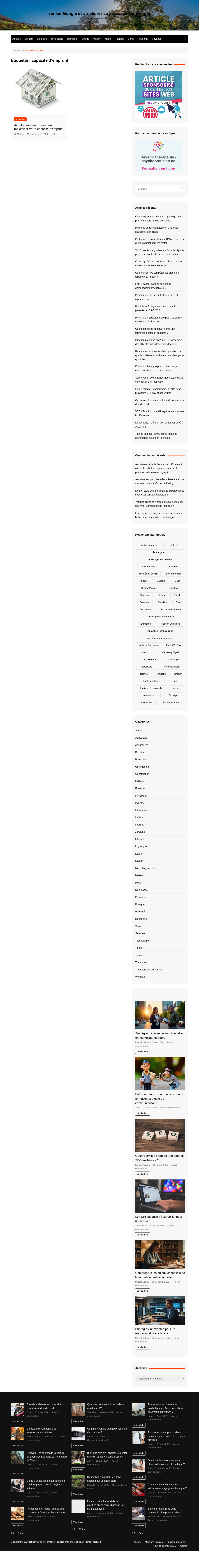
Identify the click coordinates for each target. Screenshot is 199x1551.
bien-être (173, 566)
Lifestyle (139, 839)
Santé (131, 38)
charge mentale (149, 588)
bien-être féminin (148, 573)
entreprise (145, 623)
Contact (28, 38)
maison (145, 652)
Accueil (16, 38)
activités (174, 545)
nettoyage (173, 659)
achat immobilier (149, 545)
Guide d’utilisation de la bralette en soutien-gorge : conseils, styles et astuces (46, 1484)
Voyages (157, 38)
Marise (20, 134)
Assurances (141, 745)
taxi (175, 681)
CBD (177, 580)
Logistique (141, 846)
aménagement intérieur (160, 559)
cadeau (161, 580)
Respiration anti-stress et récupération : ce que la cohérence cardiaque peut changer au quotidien (160, 355)
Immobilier (72, 38)
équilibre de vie (171, 702)
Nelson (139, 490)
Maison (97, 38)
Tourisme (143, 38)
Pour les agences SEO (164, 1546)
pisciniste (143, 673)
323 (81, 1529)
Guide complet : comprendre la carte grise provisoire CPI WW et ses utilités (158, 391)
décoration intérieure (170, 609)
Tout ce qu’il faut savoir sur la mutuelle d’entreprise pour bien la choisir (156, 436)
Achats (139, 730)
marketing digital (170, 652)
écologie (173, 695)
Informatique (142, 810)
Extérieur (140, 781)
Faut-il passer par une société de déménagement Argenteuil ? (153, 286)
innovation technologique (160, 631)
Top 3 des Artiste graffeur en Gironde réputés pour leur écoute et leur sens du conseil (159, 252)
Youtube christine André (148, 502)
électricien (146, 702)
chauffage (174, 588)
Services (140, 933)
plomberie (160, 673)
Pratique (119, 38)
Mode (108, 38)
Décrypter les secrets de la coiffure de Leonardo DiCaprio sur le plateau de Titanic (47, 1457)
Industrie (140, 803)
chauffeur (144, 595)
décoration (145, 609)
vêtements (148, 695)
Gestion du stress (170, 623)
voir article (18, 1421)
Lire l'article (142, 1051)
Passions (140, 897)
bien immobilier (173, 573)
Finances (140, 788)
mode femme (148, 659)
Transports (141, 962)
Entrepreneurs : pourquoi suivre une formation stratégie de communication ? (159, 1099)
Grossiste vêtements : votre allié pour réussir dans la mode (159, 402)
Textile (138, 947)
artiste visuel (148, 566)
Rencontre (141, 919)
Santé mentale (150, 681)
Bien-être (42, 38)
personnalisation (171, 666)
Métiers (139, 875)
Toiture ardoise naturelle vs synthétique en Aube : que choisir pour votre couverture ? (166, 1408)
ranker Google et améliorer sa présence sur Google (99, 13)
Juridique (140, 832)
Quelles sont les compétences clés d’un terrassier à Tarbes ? (157, 274)
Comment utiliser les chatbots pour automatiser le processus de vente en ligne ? (158, 468)
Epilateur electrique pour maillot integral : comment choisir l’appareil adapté (157, 368)
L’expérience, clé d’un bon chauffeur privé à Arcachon (159, 424)
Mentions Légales (154, 1542)
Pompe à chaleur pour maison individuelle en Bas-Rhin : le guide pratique (167, 1436)
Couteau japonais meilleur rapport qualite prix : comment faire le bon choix (158, 218)
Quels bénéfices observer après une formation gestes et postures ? (155, 331)
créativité (162, 602)
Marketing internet (145, 868)
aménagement (160, 552)
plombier (177, 673)
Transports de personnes (149, 969)
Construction (142, 774)
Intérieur (139, 817)
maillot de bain (173, 645)
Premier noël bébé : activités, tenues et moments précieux (156, 297)
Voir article (78, 1421)
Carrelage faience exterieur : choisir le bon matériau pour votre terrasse (158, 263)
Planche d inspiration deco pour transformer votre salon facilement (159, 319)
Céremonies (142, 766)
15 (19, 1533)
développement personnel (160, 616)
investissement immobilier (160, 638)
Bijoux (143, 580)
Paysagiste (146, 666)
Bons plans (57, 38)
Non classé (141, 890)
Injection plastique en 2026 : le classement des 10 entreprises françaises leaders (158, 342)
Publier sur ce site (176, 1542)
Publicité (140, 911)
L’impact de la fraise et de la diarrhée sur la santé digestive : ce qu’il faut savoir (106, 1505)
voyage (176, 688)
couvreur (144, 602)
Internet (139, 824)
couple (177, 595)
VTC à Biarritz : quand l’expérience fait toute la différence (159, 413)
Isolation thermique (149, 645)
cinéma (162, 595)
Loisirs (85, 38)
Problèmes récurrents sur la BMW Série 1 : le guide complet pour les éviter (160, 241)
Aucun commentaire (170, 1107)
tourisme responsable (151, 688)
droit (178, 602)
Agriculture (141, 737)
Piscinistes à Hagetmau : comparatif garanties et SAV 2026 (155, 308)
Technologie (142, 940)
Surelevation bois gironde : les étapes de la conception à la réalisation (159, 379)
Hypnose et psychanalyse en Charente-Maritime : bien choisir (157, 229)
